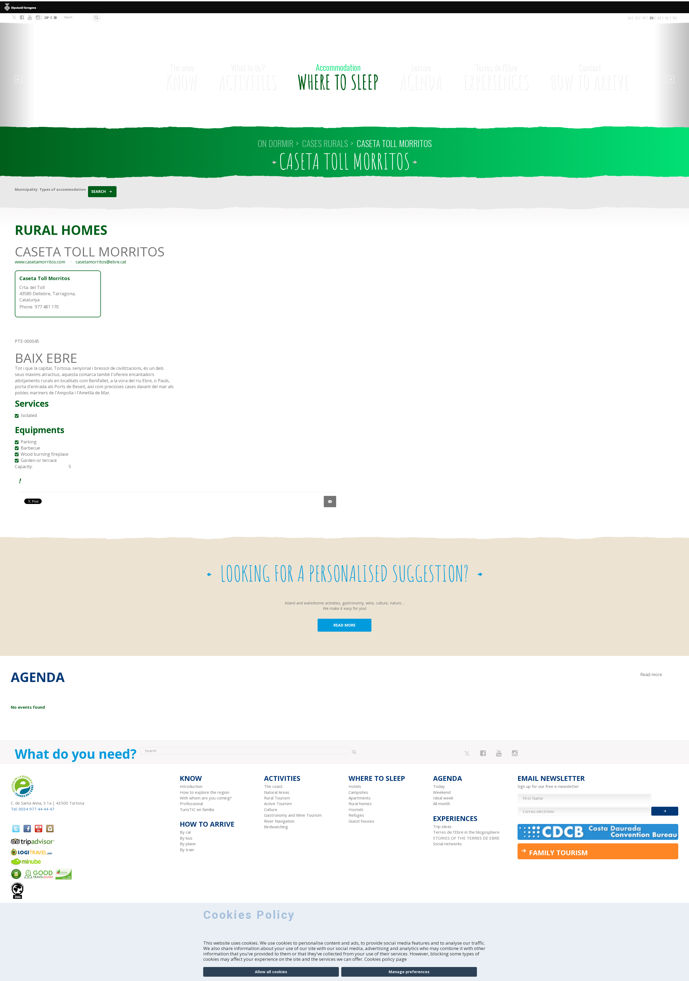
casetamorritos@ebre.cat (101, 262)
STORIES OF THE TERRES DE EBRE (466, 838)
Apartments (360, 798)
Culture (270, 809)
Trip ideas (442, 826)
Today (439, 786)
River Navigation (279, 821)
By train (187, 849)
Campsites (358, 792)
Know (182, 78)
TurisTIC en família (197, 809)
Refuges (356, 815)
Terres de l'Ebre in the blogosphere (466, 832)
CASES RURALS (325, 143)
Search (98, 191)
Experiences (496, 78)
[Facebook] (22, 17)
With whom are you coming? (206, 798)
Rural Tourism (277, 798)
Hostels (356, 809)
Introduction (191, 786)
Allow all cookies (271, 971)
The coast (273, 786)
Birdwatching (276, 826)
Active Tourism (278, 803)
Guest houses (361, 821)
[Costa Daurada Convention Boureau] (598, 832)
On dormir (275, 143)
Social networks (447, 843)
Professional (191, 803)
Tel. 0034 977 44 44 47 (32, 809)
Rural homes (360, 803)
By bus (186, 838)
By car (185, 832)
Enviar (664, 811)
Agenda (420, 78)
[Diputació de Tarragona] (344, 7)
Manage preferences (409, 971)
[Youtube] (29, 17)
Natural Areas (276, 792)
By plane (188, 843)
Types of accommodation (63, 189)
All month (441, 803)
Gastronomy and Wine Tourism (293, 815)
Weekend (442, 792)
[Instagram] (37, 17)
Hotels (355, 786)
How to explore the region (204, 792)
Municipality (26, 189)
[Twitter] (14, 17)
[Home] (80, 64)
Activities (247, 78)
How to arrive (589, 78)
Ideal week (443, 798)
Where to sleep (338, 78)
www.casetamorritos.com (40, 262)
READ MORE (344, 625)
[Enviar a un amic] (330, 501)
